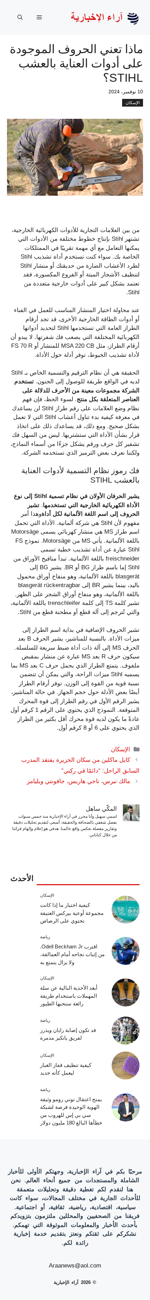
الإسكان (133, 102)
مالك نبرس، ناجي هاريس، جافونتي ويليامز (78, 781)
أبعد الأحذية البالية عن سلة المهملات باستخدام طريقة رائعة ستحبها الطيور (68, 995)
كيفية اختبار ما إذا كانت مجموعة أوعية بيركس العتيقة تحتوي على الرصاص (72, 913)
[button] (20, 17)
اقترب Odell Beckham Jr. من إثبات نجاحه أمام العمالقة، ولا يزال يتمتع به (72, 954)
